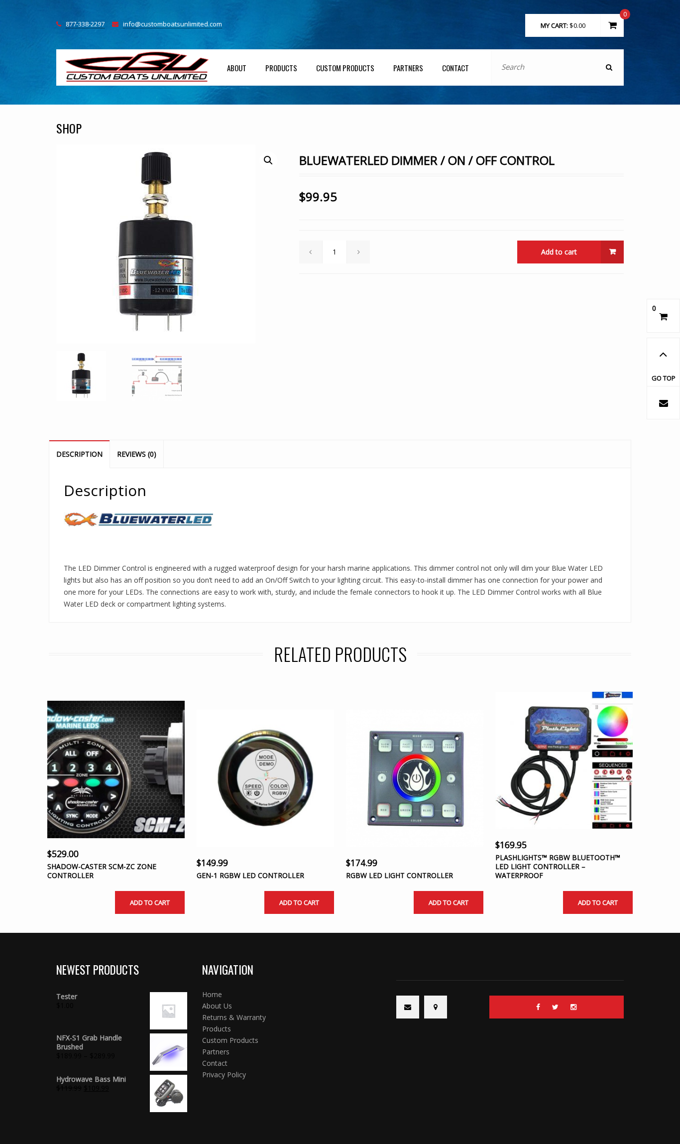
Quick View (104, 790)
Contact (455, 67)
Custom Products (345, 67)
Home (212, 994)
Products (281, 67)
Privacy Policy (224, 1074)
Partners (408, 67)
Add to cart (559, 251)
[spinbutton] (334, 252)
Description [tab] (79, 454)
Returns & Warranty (234, 1017)
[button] (268, 160)
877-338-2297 (85, 24)
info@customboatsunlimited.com (172, 24)
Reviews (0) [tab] (136, 454)
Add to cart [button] (150, 902)
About (236, 67)
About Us (217, 1006)
